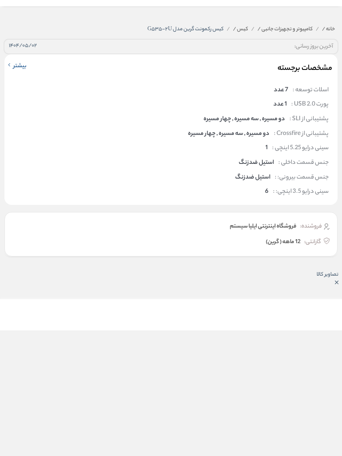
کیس (240, 29)
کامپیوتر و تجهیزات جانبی (285, 29)
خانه (328, 29)
